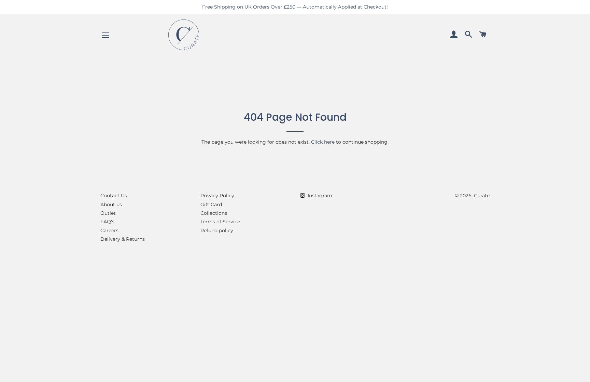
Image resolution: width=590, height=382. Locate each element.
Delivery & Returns (122, 239)
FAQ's (107, 222)
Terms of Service (220, 222)
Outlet (108, 213)
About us (111, 204)
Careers (109, 230)
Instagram (319, 196)
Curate (482, 196)
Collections (213, 213)
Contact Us (113, 196)
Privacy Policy (217, 196)
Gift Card (211, 204)
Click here (323, 142)
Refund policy (216, 230)
